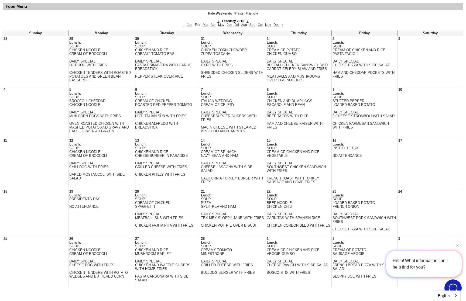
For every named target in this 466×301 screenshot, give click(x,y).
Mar (205, 25)
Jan (189, 25)
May (221, 25)
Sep (252, 25)
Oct (260, 25)
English (444, 296)
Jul (237, 25)
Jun (229, 25)
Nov (268, 25)
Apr (213, 25)
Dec (276, 25)
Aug (244, 25)
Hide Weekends (220, 13)
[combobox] (448, 295)
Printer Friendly (246, 13)
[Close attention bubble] (457, 245)
